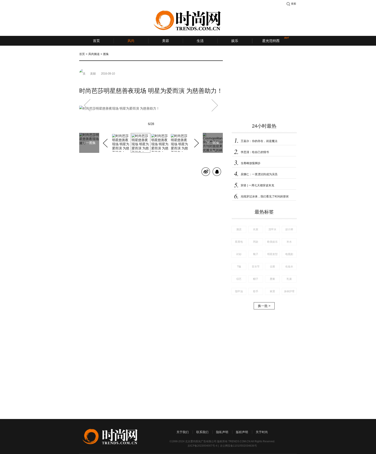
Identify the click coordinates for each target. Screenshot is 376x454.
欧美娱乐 (272, 241)
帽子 (255, 278)
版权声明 (242, 432)
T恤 (239, 266)
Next (196, 142)
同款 (255, 241)
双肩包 (239, 241)
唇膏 (272, 278)
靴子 (255, 254)
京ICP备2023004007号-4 (202, 445)
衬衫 (239, 254)
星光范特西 (271, 41)
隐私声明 (222, 432)
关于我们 (182, 432)
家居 (272, 291)
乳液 (289, 278)
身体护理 (289, 291)
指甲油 (239, 291)
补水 (289, 241)
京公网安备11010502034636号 (238, 445)
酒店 (239, 229)
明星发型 (272, 254)
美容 (165, 41)
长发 (255, 229)
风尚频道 (94, 54)
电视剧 (289, 254)
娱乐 (234, 41)
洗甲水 (272, 229)
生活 (200, 41)
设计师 (289, 229)
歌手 (255, 291)
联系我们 (202, 432)
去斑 (272, 266)
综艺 (239, 278)
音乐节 (256, 266)
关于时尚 (262, 432)
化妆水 (289, 266)
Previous (106, 142)
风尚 (131, 41)
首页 (96, 41)
